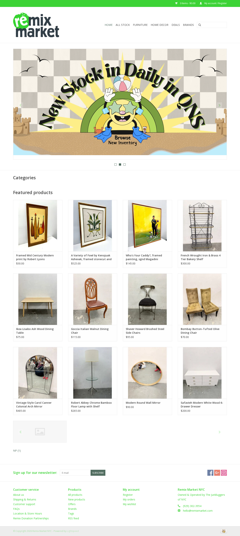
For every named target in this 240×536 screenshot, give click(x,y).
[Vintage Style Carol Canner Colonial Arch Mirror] (37, 372)
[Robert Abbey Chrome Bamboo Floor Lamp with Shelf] (92, 372)
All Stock (123, 25)
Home (108, 25)
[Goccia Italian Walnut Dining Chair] (92, 299)
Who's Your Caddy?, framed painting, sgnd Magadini (144, 257)
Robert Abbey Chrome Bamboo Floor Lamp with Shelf (91, 404)
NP (17, 450)
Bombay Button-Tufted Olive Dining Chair (200, 330)
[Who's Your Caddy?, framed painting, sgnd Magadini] (147, 225)
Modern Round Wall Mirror (143, 402)
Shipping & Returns (24, 499)
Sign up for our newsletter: (35, 473)
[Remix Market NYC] (42, 25)
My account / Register (215, 3)
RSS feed (73, 518)
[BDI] (39, 431)
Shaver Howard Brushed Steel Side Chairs (145, 330)
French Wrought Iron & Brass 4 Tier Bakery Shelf (200, 257)
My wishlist (129, 504)
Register (128, 495)
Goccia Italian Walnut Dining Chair (90, 330)
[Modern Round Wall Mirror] (147, 372)
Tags (71, 513)
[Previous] (20, 105)
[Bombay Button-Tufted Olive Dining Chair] (202, 299)
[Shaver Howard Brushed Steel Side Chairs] (147, 299)
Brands (188, 25)
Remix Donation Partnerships (31, 518)
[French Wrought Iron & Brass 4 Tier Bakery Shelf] (202, 225)
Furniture (140, 25)
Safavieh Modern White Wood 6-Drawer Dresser (202, 404)
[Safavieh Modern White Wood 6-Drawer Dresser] (202, 372)
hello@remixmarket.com (198, 510)
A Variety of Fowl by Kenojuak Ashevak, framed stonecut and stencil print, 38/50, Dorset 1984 (91, 257)
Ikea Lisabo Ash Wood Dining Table (35, 330)
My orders (129, 499)
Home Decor (159, 25)
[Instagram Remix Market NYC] (224, 473)
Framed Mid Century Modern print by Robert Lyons (35, 257)
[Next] (219, 105)
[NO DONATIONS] (120, 102)
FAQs (16, 509)
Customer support (24, 504)
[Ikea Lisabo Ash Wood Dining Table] (37, 299)
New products (76, 499)
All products (75, 495)
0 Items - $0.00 (187, 3)
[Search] (199, 25)
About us (18, 495)
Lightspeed (73, 531)
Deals (176, 25)
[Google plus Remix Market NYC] (217, 473)
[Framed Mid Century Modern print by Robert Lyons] (37, 225)
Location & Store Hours (27, 513)
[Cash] (223, 530)
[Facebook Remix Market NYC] (210, 473)
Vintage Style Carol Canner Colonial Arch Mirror (34, 404)
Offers (72, 504)
